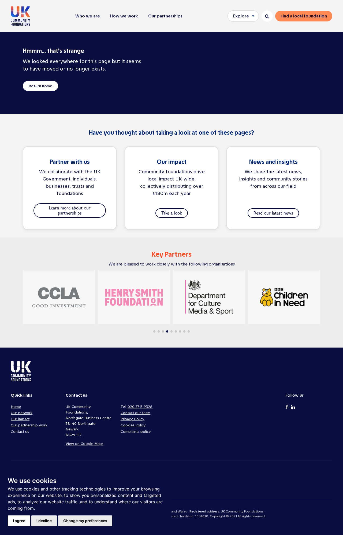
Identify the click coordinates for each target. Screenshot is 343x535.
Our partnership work (29, 425)
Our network (21, 413)
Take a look (171, 213)
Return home (40, 86)
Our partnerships (165, 16)
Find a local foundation (304, 16)
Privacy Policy (132, 419)
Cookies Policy (133, 425)
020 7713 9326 (140, 406)
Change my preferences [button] (85, 520)
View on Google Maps (84, 443)
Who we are (87, 16)
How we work (124, 16)
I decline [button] (44, 520)
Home (16, 406)
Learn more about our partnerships (70, 210)
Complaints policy (136, 431)
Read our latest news (273, 213)
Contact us (20, 431)
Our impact (20, 419)
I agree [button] (19, 520)
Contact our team (135, 413)
